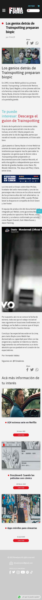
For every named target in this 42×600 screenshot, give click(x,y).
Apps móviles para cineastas (22, 528)
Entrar (31, 6)
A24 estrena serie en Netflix (22, 422)
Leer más (21, 435)
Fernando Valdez (12, 355)
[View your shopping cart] (39, 6)
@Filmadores (18, 361)
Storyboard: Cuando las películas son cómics (22, 476)
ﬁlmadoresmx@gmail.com (23, 563)
